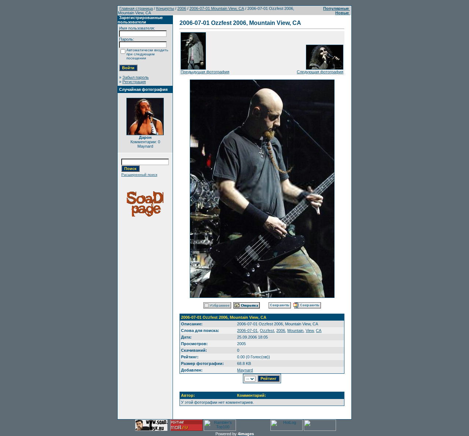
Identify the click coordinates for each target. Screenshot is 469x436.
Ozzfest (267, 330)
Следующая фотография (320, 72)
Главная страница (136, 8)
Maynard (245, 370)
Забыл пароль (135, 77)
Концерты (165, 8)
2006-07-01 (247, 330)
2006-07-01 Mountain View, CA (216, 8)
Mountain (295, 330)
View (310, 330)
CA (318, 330)
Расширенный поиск (139, 175)
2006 (181, 8)
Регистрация (134, 82)
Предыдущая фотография (205, 72)
